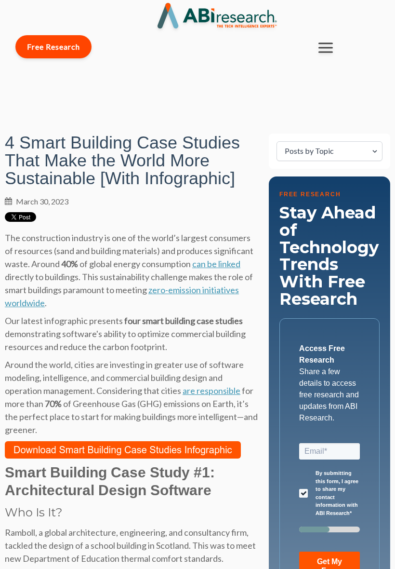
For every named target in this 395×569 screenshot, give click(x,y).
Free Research (53, 46)
